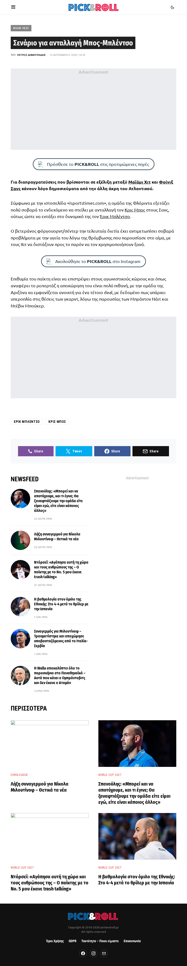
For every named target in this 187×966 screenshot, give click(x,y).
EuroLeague (19, 775)
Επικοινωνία (132, 941)
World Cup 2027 (109, 775)
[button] (13, 7)
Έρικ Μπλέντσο (115, 216)
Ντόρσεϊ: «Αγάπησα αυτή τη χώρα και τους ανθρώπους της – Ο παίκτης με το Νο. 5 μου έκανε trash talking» (61, 569)
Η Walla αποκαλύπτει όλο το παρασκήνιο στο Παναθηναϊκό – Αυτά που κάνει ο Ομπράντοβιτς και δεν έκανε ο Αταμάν (59, 675)
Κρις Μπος (135, 209)
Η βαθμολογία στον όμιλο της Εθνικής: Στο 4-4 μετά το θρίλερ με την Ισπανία (61, 604)
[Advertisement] (93, 109)
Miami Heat (21, 28)
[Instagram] (93, 953)
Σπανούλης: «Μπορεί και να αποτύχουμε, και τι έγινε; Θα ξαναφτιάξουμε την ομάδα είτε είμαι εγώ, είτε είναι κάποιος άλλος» (58, 501)
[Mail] (104, 953)
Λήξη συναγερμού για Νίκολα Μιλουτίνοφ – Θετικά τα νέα (57, 536)
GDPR (72, 941)
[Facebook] (83, 953)
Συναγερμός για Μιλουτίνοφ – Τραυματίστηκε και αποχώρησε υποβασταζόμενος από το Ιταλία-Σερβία (61, 638)
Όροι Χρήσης (55, 941)
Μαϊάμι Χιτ (139, 182)
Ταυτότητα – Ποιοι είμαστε (100, 941)
